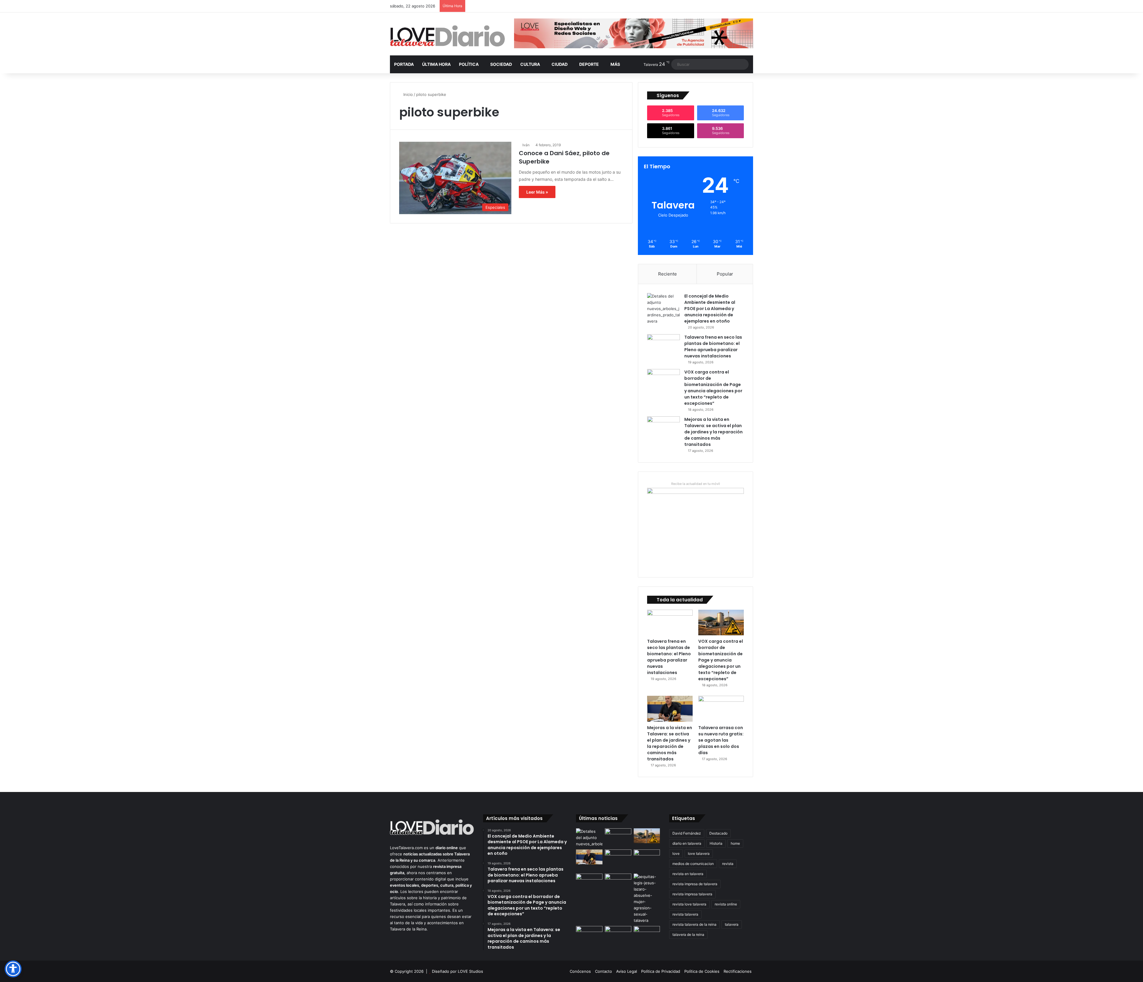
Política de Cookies (701, 971)
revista (727, 863)
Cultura (530, 64)
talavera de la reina (688, 934)
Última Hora (436, 64)
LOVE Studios (470, 971)
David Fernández (686, 833)
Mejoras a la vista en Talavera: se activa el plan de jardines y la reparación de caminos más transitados (713, 431)
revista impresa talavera (692, 894)
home (735, 843)
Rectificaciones (738, 971)
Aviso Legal (626, 971)
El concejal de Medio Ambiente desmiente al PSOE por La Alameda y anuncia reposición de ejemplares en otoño (709, 308)
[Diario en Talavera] (447, 36)
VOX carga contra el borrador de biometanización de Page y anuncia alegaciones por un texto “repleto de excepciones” (713, 387)
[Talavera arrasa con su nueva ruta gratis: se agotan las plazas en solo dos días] (721, 708)
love (676, 853)
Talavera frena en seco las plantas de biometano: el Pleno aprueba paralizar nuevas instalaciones (713, 346)
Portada (404, 64)
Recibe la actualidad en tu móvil (695, 484)
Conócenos (580, 971)
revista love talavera (689, 904)
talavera (731, 924)
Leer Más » (537, 191)
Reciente (667, 274)
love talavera (699, 853)
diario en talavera (686, 843)
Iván (526, 145)
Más (615, 64)
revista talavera (685, 914)
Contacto (603, 971)
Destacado (718, 833)
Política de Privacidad (660, 971)
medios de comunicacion (693, 863)
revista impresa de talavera (694, 884)
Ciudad (560, 64)
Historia (716, 843)
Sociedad (501, 64)
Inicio (407, 94)
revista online (726, 904)
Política (469, 64)
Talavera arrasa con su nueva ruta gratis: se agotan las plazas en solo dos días (721, 740)
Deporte (589, 64)
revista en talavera (687, 873)
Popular (725, 274)
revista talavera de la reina (694, 924)
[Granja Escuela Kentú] (647, 860)
